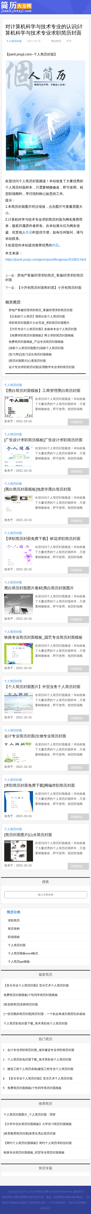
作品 (29, 232)
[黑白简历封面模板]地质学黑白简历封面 (37, 489)
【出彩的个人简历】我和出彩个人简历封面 (37, 316)
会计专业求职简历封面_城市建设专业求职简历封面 (40, 1050)
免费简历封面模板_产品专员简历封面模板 (36, 341)
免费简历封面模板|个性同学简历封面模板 (31, 995)
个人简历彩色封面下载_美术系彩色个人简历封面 (36, 1023)
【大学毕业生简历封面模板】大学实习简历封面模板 (38, 1124)
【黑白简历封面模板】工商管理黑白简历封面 (42, 390)
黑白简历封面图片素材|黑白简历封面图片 (39, 588)
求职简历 (14, 920)
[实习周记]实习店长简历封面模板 (30, 354)
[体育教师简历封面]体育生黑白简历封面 (30, 1133)
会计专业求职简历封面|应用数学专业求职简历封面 (42, 367)
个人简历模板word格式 (23, 953)
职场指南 (14, 937)
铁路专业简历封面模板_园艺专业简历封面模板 (43, 637)
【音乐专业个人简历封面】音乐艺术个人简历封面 (36, 985)
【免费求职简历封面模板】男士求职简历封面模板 (41, 335)
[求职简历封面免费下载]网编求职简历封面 (39, 785)
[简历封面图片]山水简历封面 (28, 835)
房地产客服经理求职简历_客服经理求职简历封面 (41, 310)
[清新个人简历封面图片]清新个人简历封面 (36, 348)
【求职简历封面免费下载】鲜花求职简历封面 (42, 539)
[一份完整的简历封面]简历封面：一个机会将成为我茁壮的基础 (44, 1014)
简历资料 (14, 928)
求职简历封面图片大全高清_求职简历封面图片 (39, 322)
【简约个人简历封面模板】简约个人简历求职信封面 (38, 1143)
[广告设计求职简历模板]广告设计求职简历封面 (43, 440)
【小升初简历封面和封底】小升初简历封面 (49, 287)
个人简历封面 (14, 41)
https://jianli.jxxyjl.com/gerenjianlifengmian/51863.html (45, 259)
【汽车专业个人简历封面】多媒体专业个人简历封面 (43, 329)
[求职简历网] (16, 10)
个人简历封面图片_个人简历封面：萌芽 (30, 1114)
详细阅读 (76, 422)
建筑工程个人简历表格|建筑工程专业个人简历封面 (40, 1069)
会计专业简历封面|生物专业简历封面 (35, 736)
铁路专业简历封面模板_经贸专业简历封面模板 (34, 1152)
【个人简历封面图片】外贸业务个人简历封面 (42, 687)
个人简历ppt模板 (19, 961)
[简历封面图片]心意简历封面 (27, 360)
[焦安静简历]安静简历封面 (21, 1004)
